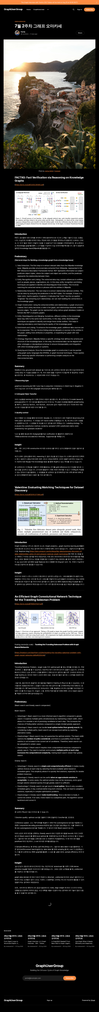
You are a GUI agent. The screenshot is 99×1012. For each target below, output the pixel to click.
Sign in (79, 9)
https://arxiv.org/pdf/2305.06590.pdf (29, 185)
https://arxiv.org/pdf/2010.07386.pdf (29, 495)
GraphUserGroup (13, 9)
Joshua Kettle (49, 171)
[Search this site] (73, 9)
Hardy (23, 32)
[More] (48, 9)
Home (28, 9)
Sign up (49, 1000)
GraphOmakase (20, 21)
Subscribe (89, 9)
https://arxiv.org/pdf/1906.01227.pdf (28, 604)
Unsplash (57, 171)
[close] (96, 2)
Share (80, 33)
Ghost (93, 1000)
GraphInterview (38, 9)
